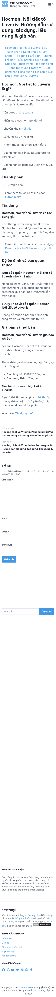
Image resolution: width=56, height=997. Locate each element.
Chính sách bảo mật (12, 947)
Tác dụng (21, 55)
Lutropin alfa (13, 197)
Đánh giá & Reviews (25, 76)
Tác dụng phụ (44, 64)
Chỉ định (35, 55)
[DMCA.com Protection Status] (42, 925)
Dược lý (36, 68)
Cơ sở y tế (33, 915)
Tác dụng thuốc (25, 413)
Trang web (7, 544)
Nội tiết (26, 128)
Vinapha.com (21, 3)
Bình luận (7, 479)
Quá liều (10, 64)
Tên (4, 518)
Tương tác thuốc (17, 68)
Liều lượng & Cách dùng (33, 60)
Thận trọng (26, 64)
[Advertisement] (28, 587)
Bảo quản (26, 72)
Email (5, 531)
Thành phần (12, 51)
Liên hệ (5, 942)
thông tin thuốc (22, 918)
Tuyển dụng (8, 951)
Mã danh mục (9, 955)
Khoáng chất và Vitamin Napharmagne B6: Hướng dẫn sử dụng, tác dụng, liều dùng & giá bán (27, 449)
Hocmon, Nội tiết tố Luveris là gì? (26, 47)
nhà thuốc (43, 397)
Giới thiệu (7, 938)
